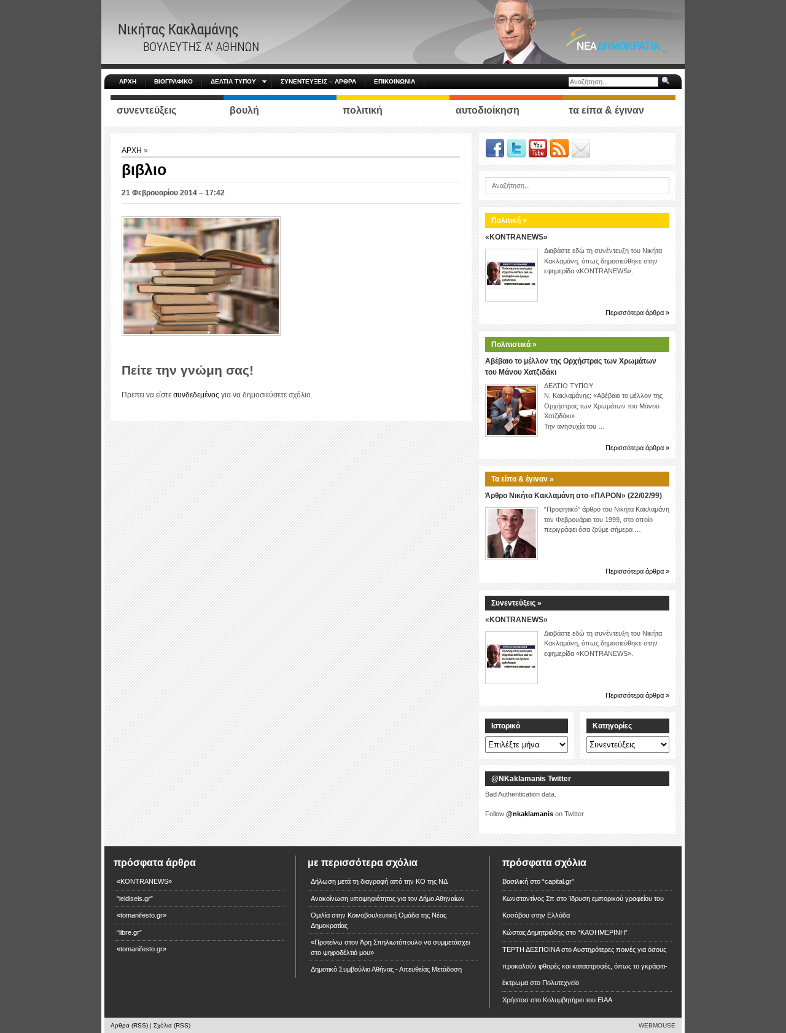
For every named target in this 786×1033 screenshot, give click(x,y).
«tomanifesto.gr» (141, 915)
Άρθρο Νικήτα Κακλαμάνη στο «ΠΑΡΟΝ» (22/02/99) (573, 495)
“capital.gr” (558, 881)
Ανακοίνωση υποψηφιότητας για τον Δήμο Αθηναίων (388, 898)
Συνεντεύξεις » (516, 603)
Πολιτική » (509, 220)
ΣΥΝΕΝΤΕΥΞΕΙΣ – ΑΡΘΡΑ (318, 81)
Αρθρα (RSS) (129, 1025)
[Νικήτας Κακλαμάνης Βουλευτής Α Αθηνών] (393, 31)
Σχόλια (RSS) (172, 1025)
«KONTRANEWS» (516, 237)
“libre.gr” (129, 932)
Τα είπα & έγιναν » (522, 479)
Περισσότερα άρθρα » (637, 312)
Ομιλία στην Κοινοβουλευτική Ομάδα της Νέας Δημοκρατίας (378, 920)
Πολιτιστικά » (514, 344)
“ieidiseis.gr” (135, 898)
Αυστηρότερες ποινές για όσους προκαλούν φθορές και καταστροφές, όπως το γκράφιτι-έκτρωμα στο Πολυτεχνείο (584, 966)
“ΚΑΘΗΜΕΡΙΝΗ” (603, 932)
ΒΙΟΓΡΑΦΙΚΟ (173, 81)
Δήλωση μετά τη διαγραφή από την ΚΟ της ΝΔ (379, 881)
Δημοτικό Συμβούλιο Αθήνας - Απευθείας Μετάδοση (386, 969)
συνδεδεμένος (196, 395)
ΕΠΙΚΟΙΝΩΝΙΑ (394, 81)
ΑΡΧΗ (127, 81)
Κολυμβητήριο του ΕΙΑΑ (577, 1000)
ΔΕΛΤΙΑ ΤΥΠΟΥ (233, 81)
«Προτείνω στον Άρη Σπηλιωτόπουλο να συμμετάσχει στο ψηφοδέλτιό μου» (390, 947)
